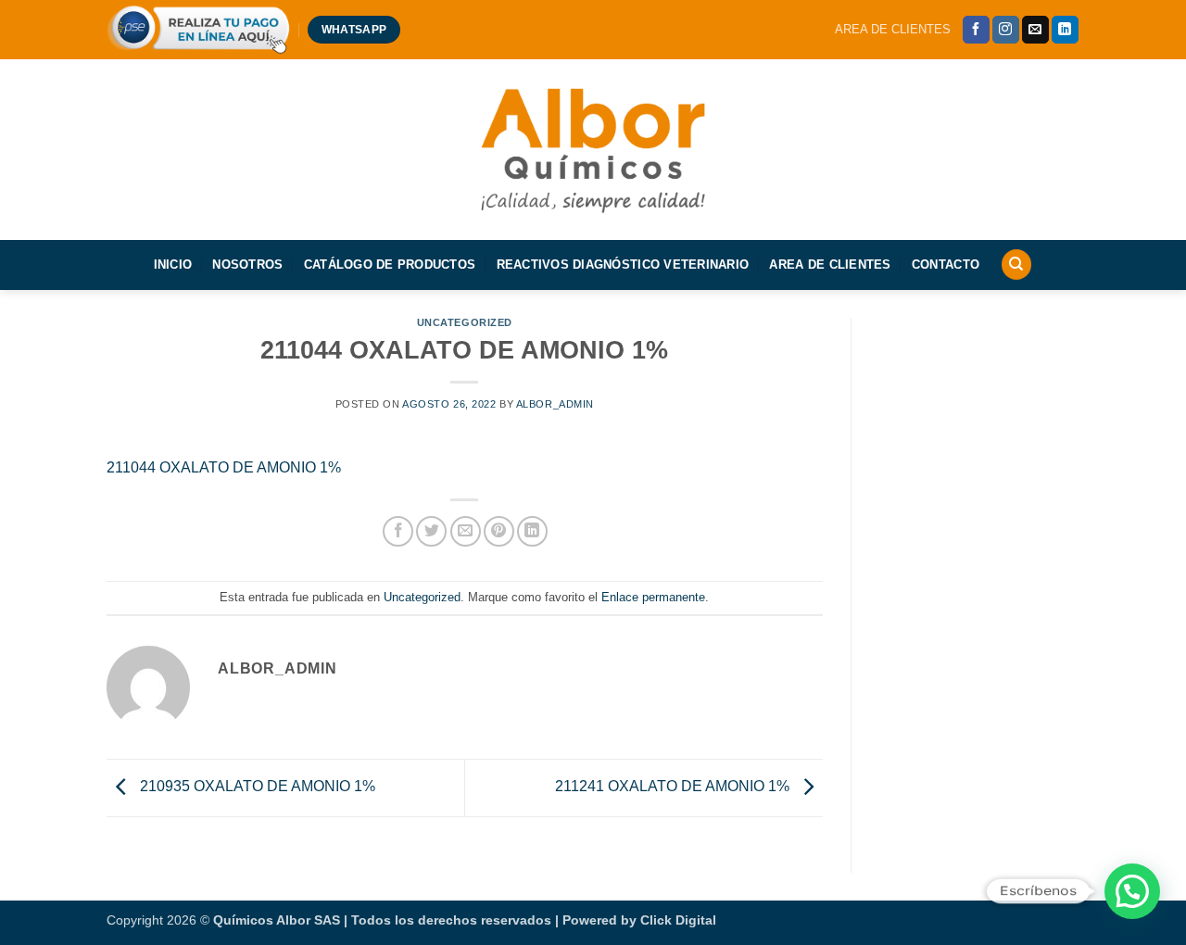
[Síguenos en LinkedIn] (1065, 30)
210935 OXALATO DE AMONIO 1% (255, 786)
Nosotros (247, 264)
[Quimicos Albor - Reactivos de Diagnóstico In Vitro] (593, 148)
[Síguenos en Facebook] (976, 30)
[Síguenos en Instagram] (1005, 30)
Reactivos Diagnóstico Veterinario (623, 264)
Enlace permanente (653, 597)
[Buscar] (1016, 264)
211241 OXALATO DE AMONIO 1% (674, 786)
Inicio (173, 264)
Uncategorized (464, 322)
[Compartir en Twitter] (431, 531)
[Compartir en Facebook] (398, 531)
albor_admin (555, 404)
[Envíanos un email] (1035, 30)
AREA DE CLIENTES (893, 29)
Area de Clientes (829, 264)
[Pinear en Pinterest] (499, 531)
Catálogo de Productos (389, 264)
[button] (1132, 891)
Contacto (945, 264)
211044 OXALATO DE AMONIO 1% (224, 467)
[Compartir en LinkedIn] (532, 531)
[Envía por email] (465, 531)
